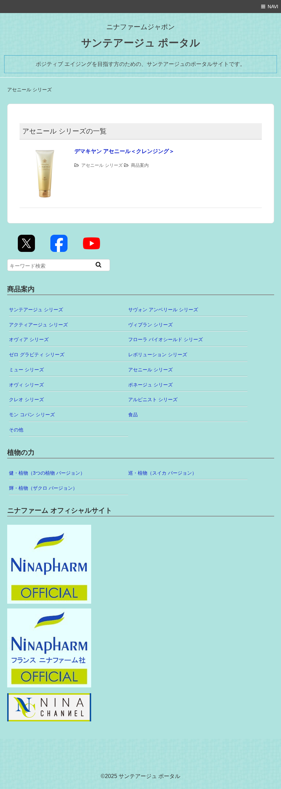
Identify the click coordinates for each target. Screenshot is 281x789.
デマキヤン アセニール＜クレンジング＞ (124, 151)
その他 (16, 429)
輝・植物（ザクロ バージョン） (43, 488)
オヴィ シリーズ (26, 384)
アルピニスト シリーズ (153, 399)
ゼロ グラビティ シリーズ (36, 354)
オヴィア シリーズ (29, 339)
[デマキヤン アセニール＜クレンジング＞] (45, 151)
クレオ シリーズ (26, 399)
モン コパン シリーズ (32, 414)
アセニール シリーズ (102, 165)
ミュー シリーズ (26, 369)
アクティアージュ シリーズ (38, 324)
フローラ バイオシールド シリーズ (165, 339)
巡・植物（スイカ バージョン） (162, 473)
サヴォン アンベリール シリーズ (163, 309)
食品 (133, 414)
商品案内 (140, 165)
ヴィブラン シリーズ (150, 324)
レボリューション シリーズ (157, 354)
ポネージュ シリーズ (150, 384)
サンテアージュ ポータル (140, 42)
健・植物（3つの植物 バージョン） (47, 473)
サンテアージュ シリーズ (36, 309)
